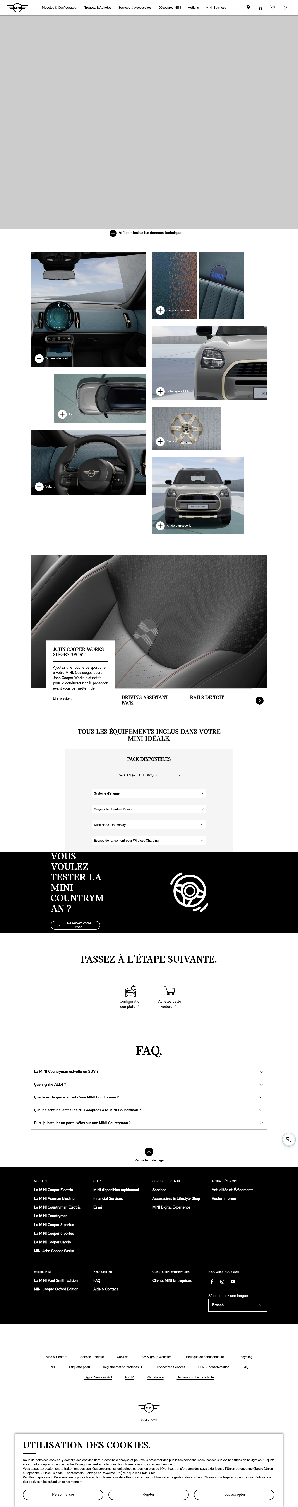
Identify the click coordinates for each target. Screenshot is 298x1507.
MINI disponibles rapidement (116, 1190)
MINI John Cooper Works (54, 1251)
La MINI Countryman (50, 1216)
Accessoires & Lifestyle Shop (176, 1199)
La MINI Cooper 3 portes (54, 1225)
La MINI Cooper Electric (53, 1190)
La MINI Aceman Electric (54, 1199)
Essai (97, 1208)
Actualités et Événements (232, 1190)
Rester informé (224, 1199)
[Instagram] (222, 1281)
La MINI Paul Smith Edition (56, 1281)
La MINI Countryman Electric (57, 1208)
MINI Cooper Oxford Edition (56, 1290)
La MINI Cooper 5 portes (54, 1234)
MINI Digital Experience (171, 1208)
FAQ (96, 1281)
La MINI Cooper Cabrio (52, 1242)
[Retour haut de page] (149, 1152)
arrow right (259, 700)
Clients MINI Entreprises (172, 1281)
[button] (260, 7)
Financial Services (108, 1199)
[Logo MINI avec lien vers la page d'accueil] (149, 1408)
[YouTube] (232, 1281)
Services (159, 1190)
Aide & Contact (105, 1290)
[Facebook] (211, 1281)
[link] (193, 7)
